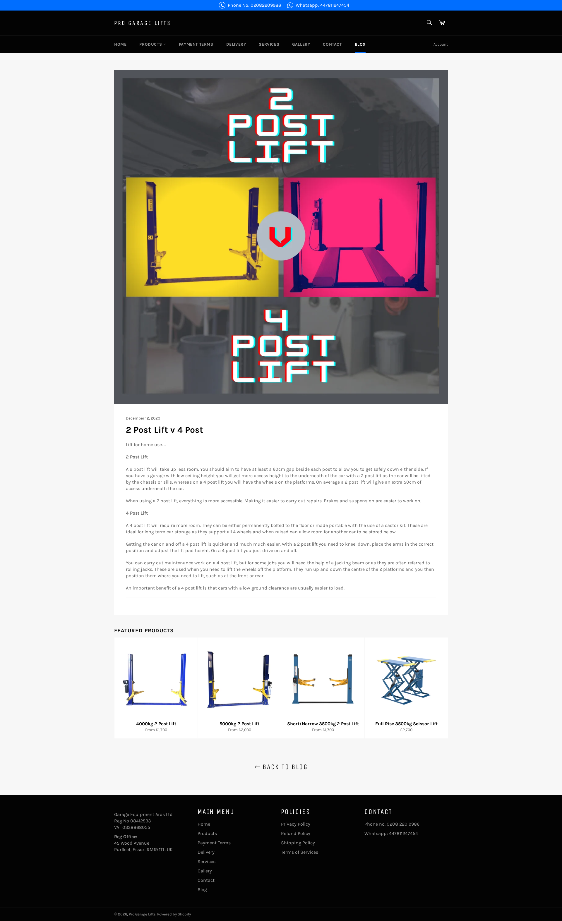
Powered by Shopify (174, 914)
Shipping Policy (298, 843)
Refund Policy (295, 833)
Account (441, 44)
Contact (332, 44)
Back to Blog (284, 767)
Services (269, 44)
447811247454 (403, 833)
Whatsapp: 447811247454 (322, 5)
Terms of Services (299, 852)
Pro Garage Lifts (142, 23)
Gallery (301, 44)
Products (151, 44)
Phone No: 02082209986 (254, 5)
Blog (360, 44)
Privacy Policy (295, 824)
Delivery (236, 44)
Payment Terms (196, 44)
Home (120, 44)
